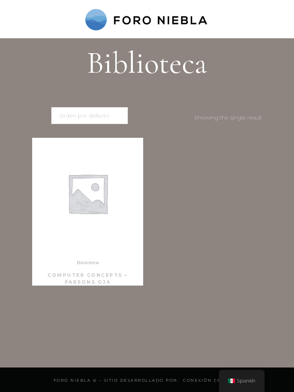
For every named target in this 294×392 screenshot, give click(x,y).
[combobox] (89, 115)
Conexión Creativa (212, 380)
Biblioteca (88, 262)
